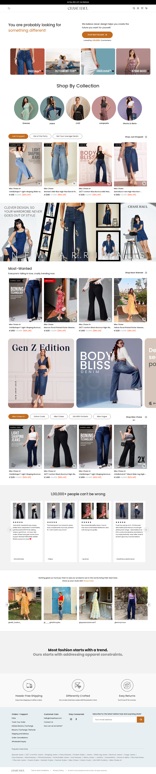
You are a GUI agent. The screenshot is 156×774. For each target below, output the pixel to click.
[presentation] (7, 529)
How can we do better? (53, 726)
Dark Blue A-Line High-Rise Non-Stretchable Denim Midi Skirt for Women (130, 191)
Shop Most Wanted (134, 272)
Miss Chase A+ (15, 188)
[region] (78, 232)
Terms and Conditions (40, 770)
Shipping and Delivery (20, 734)
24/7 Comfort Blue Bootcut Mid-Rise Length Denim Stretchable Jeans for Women (94, 191)
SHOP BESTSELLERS (96, 34)
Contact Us (48, 722)
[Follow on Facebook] (76, 719)
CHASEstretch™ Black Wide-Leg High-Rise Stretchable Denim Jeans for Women (129, 474)
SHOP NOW (88, 2)
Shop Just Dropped (134, 137)
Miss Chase (48, 188)
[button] (40, 144)
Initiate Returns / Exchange (22, 726)
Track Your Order (18, 722)
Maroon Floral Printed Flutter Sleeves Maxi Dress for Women (59, 327)
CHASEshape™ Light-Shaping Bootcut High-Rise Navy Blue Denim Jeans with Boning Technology (24, 327)
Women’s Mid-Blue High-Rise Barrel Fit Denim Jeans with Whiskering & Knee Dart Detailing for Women (59, 191)
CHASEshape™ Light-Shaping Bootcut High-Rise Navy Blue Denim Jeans (24, 474)
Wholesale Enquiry (19, 742)
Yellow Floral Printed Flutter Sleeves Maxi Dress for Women (128, 327)
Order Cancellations (20, 738)
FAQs (14, 718)
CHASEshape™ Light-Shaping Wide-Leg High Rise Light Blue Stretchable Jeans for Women (25, 191)
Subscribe (140, 718)
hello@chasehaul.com (53, 718)
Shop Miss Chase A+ (134, 418)
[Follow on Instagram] (71, 719)
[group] (78, 232)
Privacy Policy (58, 770)
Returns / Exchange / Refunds (24, 730)
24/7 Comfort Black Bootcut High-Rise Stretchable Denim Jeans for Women (95, 327)
